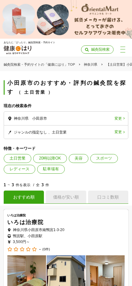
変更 (118, 118)
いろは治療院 (25, 222)
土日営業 (17, 158)
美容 (79, 158)
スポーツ (104, 158)
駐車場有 (51, 169)
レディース (19, 169)
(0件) (46, 249)
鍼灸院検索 (100, 49)
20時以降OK (50, 158)
